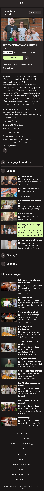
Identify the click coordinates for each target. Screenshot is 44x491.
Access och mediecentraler (21, 464)
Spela (12, 58)
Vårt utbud (20, 434)
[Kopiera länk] (5, 150)
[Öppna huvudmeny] (2, 3)
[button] (22, 171)
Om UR (21, 469)
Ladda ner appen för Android (21, 444)
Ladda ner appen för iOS (21, 439)
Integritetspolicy (20, 479)
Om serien (34, 12)
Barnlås (22, 449)
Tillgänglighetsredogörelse (21, 474)
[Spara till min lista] (27, 58)
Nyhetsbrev (21, 454)
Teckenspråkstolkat (25, 65)
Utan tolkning (8, 68)
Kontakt (20, 459)
